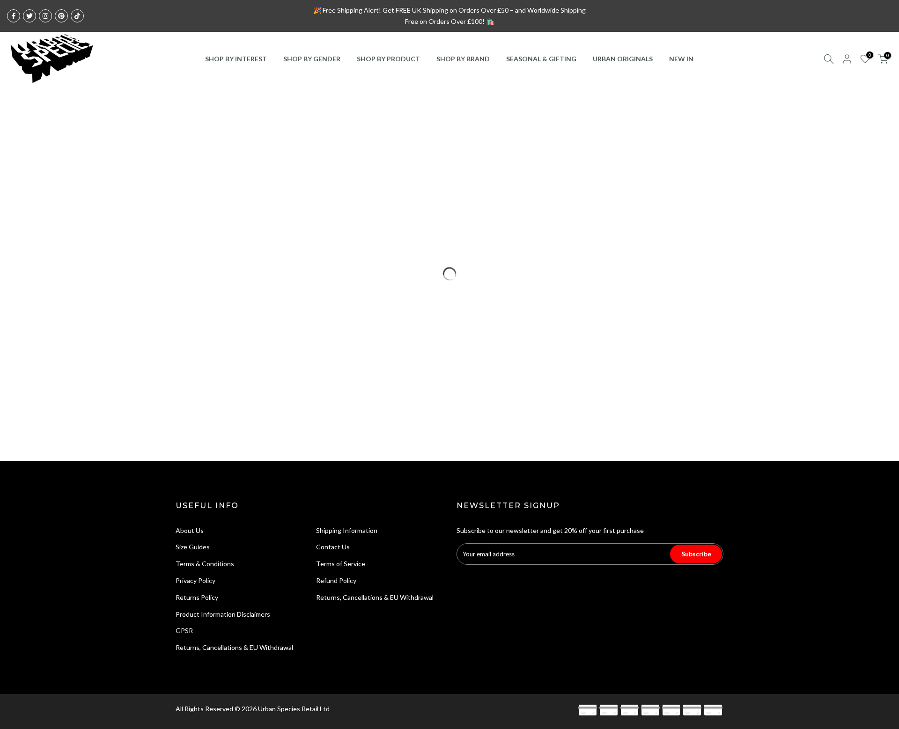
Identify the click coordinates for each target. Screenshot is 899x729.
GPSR (184, 630)
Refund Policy (336, 580)
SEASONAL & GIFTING (541, 59)
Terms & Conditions (205, 564)
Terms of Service (340, 564)
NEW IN (681, 59)
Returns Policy (197, 597)
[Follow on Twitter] (29, 15)
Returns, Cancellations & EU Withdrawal (234, 647)
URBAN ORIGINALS (623, 59)
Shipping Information (346, 530)
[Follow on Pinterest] (61, 15)
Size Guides (193, 547)
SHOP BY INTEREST (236, 59)
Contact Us (333, 547)
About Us (190, 530)
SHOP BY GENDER (311, 59)
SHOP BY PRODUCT (388, 59)
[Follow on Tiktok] (77, 15)
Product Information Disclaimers (223, 614)
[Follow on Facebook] (13, 15)
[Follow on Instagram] (45, 15)
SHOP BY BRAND (463, 59)
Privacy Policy (195, 580)
